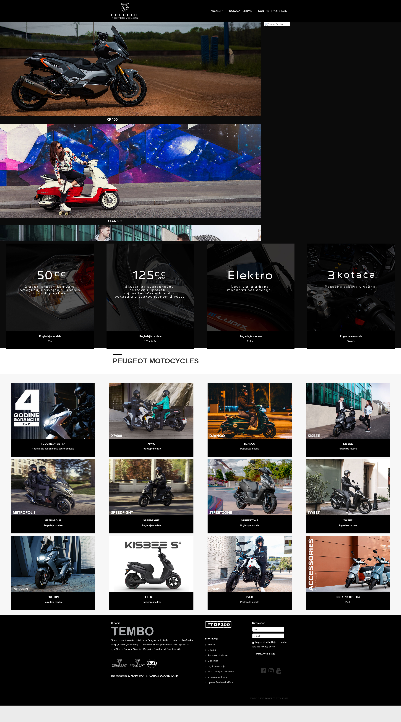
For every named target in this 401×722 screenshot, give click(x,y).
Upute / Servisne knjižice (220, 682)
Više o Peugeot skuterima (221, 671)
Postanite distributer (218, 655)
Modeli (216, 11)
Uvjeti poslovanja (216, 666)
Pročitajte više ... (175, 649)
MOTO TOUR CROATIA (144, 675)
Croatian (279, 24)
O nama (212, 650)
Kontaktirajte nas (272, 11)
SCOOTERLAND (169, 675)
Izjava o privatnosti (217, 677)
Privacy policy (267, 646)
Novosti (211, 644)
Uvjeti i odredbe (279, 642)
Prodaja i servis (240, 11)
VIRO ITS (283, 698)
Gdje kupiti (213, 660)
